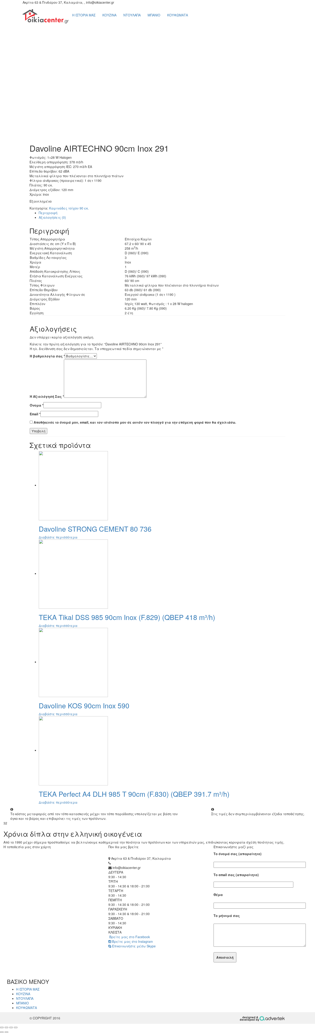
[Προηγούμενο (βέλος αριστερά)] (2, 1032)
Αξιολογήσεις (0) (52, 217)
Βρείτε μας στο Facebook (129, 936)
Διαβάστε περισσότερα (58, 537)
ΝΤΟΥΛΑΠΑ (132, 15)
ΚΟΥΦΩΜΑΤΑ (177, 15)
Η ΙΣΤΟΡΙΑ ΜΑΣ (83, 15)
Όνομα (36, 405)
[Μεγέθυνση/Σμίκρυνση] (16, 1027)
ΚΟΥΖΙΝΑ (109, 15)
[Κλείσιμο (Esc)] (2, 1027)
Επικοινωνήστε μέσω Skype (133, 946)
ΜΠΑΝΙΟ (154, 15)
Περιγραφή (48, 212)
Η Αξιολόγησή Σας (47, 396)
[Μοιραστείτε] (6, 1027)
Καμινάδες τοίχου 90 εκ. (69, 208)
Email (35, 414)
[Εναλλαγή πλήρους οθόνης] (11, 1027)
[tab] (162, 212)
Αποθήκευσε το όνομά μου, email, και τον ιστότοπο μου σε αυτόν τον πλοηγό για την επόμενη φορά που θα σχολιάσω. (135, 422)
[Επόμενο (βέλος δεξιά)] (6, 1032)
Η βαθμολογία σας (47, 356)
